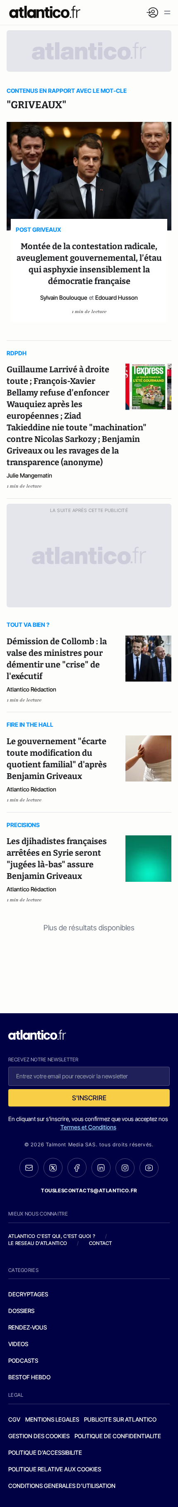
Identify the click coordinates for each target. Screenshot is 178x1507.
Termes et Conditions (88, 1127)
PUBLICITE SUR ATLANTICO (120, 1419)
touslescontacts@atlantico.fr (89, 1190)
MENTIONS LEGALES (52, 1419)
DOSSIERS (21, 1310)
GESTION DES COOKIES (39, 1435)
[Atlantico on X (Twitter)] (53, 1167)
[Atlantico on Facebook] (77, 1167)
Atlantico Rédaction (31, 689)
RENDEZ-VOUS (27, 1327)
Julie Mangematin (29, 475)
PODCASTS (23, 1360)
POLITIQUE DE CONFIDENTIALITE (118, 1435)
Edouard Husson (116, 297)
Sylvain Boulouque (63, 297)
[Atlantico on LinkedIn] (101, 1167)
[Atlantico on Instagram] (125, 1167)
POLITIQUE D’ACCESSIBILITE (45, 1452)
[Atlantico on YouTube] (149, 1167)
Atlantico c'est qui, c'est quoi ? (51, 1236)
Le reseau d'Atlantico (37, 1243)
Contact (100, 1243)
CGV (14, 1419)
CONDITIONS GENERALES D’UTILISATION (61, 1485)
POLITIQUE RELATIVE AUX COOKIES (54, 1469)
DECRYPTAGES (28, 1294)
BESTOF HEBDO (29, 1377)
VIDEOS (18, 1343)
